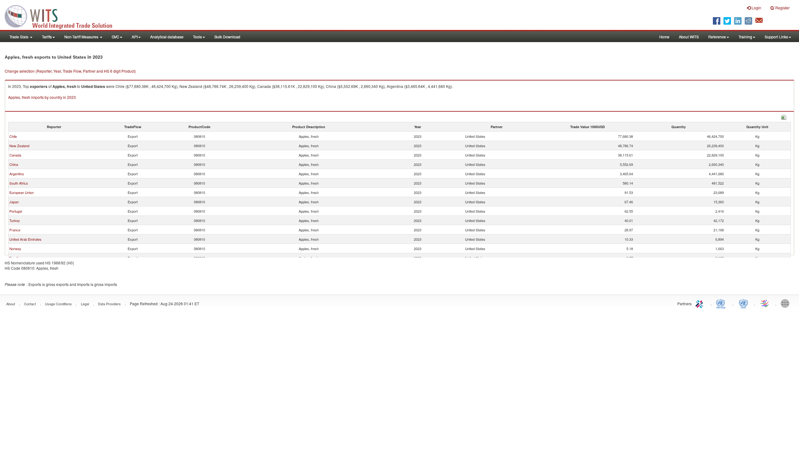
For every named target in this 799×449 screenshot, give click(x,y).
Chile (13, 136)
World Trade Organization (765, 303)
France (14, 229)
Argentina (16, 173)
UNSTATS (743, 303)
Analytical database (167, 36)
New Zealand (19, 145)
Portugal (15, 211)
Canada (15, 154)
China (13, 164)
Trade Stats (19, 36)
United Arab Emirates (25, 239)
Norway (15, 248)
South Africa (18, 183)
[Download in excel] (783, 116)
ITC (700, 303)
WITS (62, 15)
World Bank (786, 303)
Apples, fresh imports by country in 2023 (42, 97)
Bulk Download (227, 36)
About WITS (689, 36)
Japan (14, 201)
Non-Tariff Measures (81, 36)
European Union (21, 192)
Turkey (14, 220)
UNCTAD (722, 303)
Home (664, 36)
